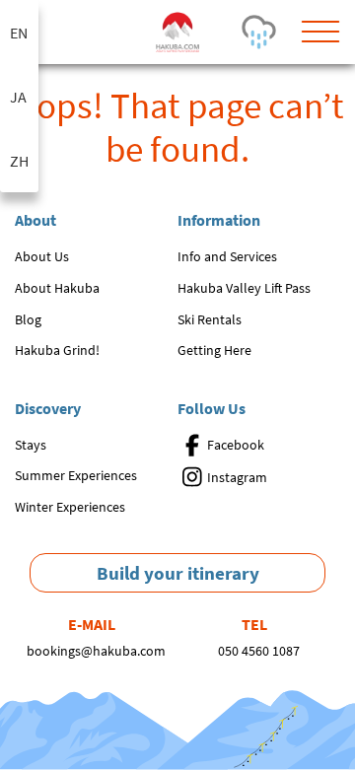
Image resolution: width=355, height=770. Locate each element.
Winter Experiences (70, 507)
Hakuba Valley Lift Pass (244, 288)
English (19, 32)
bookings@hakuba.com (96, 651)
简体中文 (19, 160)
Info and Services (227, 256)
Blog (28, 319)
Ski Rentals (210, 319)
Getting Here (214, 350)
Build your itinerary (178, 573)
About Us (42, 256)
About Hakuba (57, 288)
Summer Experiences (76, 475)
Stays (30, 445)
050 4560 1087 (259, 651)
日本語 (19, 96)
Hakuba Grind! (57, 350)
